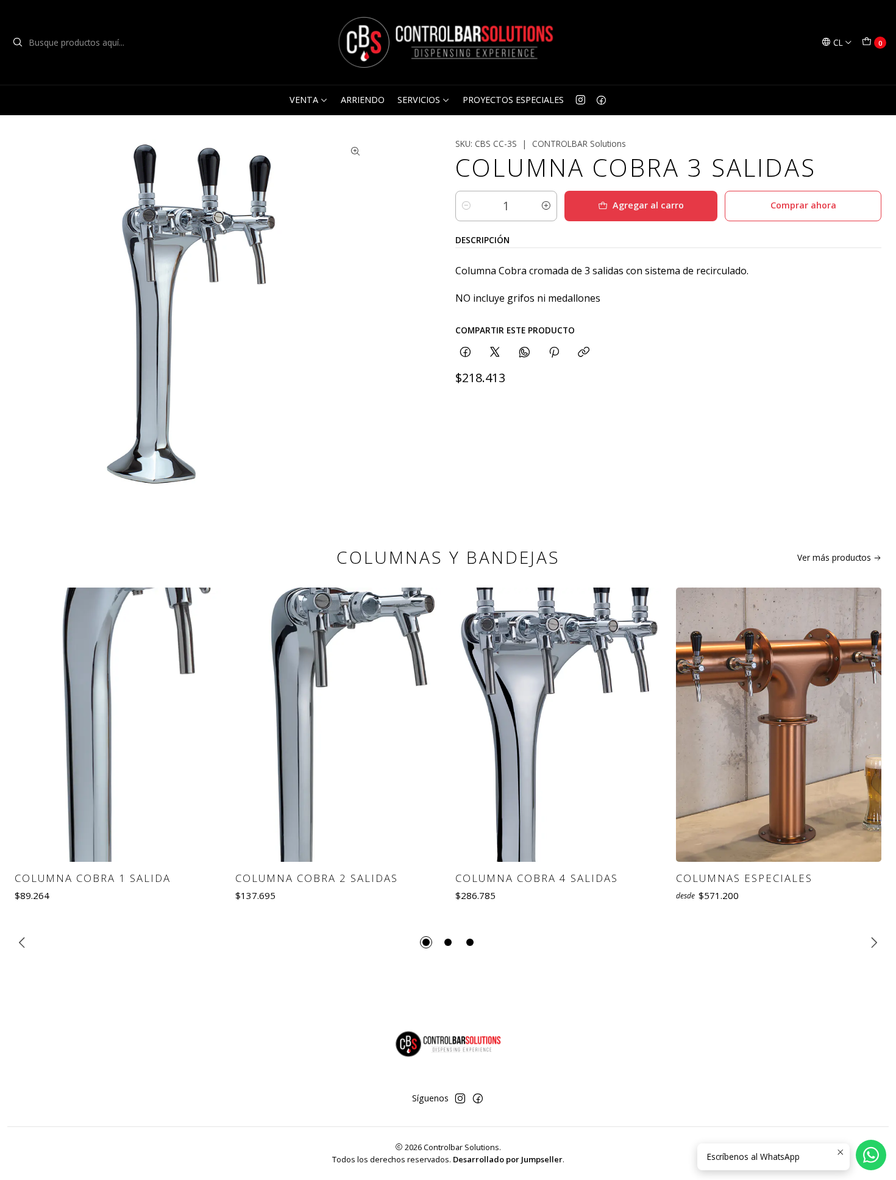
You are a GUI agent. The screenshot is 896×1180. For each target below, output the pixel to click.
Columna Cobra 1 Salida (93, 878)
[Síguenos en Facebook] (601, 100)
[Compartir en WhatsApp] (524, 352)
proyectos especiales (513, 99)
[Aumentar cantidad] (546, 206)
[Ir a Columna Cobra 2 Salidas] (338, 725)
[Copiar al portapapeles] (584, 352)
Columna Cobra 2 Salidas (316, 878)
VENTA (304, 99)
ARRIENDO (363, 99)
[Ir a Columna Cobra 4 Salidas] (558, 725)
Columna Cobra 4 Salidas (536, 878)
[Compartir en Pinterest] (554, 352)
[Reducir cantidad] (466, 206)
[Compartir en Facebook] (465, 352)
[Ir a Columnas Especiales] (779, 725)
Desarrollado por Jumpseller (508, 1159)
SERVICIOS (418, 99)
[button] (426, 942)
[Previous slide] (24, 942)
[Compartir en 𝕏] (495, 352)
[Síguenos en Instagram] (580, 100)
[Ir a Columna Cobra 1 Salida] (118, 725)
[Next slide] (872, 942)
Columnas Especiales (744, 878)
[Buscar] (17, 42)
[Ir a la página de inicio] (448, 42)
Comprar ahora (803, 205)
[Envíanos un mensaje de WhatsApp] (871, 1155)
